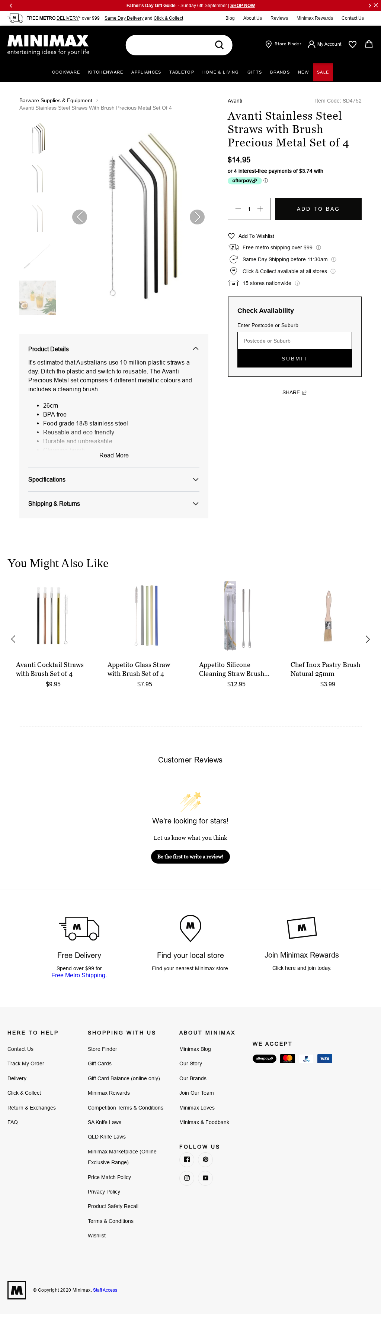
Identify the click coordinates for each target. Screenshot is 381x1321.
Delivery (16, 1078)
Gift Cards (100, 1063)
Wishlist (97, 1236)
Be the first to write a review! (190, 856)
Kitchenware (105, 72)
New (303, 72)
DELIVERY (68, 18)
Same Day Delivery (124, 18)
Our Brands (192, 1078)
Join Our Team (196, 1093)
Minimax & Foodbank (204, 1122)
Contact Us (353, 18)
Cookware (66, 72)
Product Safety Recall (113, 1206)
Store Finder (102, 1049)
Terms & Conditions (111, 1221)
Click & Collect (168, 18)
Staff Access (104, 1290)
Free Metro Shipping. (79, 975)
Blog (230, 18)
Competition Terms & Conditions (125, 1108)
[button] (197, 217)
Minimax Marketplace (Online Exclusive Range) (122, 1157)
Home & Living (220, 72)
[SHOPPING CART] (369, 44)
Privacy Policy (104, 1192)
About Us (252, 18)
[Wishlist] (352, 44)
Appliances (146, 72)
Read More (114, 455)
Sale (323, 72)
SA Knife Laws (104, 1122)
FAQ (12, 1122)
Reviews (279, 18)
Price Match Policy (109, 1177)
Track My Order (25, 1063)
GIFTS (254, 72)
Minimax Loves (197, 1108)
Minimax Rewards (315, 18)
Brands (280, 72)
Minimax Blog (195, 1049)
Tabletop (181, 72)
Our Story (190, 1063)
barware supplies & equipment (55, 100)
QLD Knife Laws (107, 1137)
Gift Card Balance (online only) (124, 1078)
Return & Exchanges (31, 1108)
